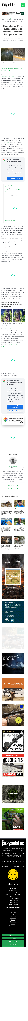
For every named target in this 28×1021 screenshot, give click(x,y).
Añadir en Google (15, 178)
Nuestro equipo (13, 892)
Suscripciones (13, 890)
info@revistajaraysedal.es (17, 866)
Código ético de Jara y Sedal (12, 894)
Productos (13, 922)
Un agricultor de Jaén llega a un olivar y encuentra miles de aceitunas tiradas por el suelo (18, 548)
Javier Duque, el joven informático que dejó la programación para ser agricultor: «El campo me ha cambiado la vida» (19, 511)
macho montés (7, 329)
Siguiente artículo (13, 488)
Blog (9, 18)
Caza (13, 914)
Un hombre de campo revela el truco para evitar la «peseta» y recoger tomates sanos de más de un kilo (19, 529)
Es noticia (14, 18)
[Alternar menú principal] (23, 5)
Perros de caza (13, 926)
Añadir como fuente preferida (15, 406)
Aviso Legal (13, 896)
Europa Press (5, 142)
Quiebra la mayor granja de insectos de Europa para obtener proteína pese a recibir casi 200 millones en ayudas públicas (6, 529)
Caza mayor (13, 916)
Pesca (13, 920)
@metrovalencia (10, 186)
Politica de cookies (13, 900)
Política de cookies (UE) (13, 904)
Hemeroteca (13, 928)
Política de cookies (13, 902)
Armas (13, 924)
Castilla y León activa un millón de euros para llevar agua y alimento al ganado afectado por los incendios (6, 548)
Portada (5, 18)
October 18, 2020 (10, 221)
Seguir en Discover (15, 411)
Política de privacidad (13, 898)
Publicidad (13, 888)
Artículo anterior (13, 485)
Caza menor (13, 918)
